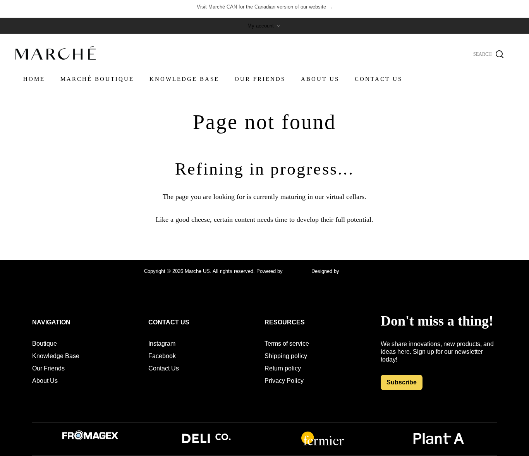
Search (499, 54)
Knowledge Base (55, 356)
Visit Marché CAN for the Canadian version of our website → (265, 7)
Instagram (161, 343)
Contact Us (163, 368)
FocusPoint (297, 271)
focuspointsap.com (362, 271)
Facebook (162, 356)
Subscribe (401, 382)
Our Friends (48, 368)
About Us (45, 380)
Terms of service (286, 343)
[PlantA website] (439, 444)
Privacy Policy (284, 380)
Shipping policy (285, 356)
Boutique (44, 343)
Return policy (282, 368)
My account (260, 26)
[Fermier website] (322, 444)
